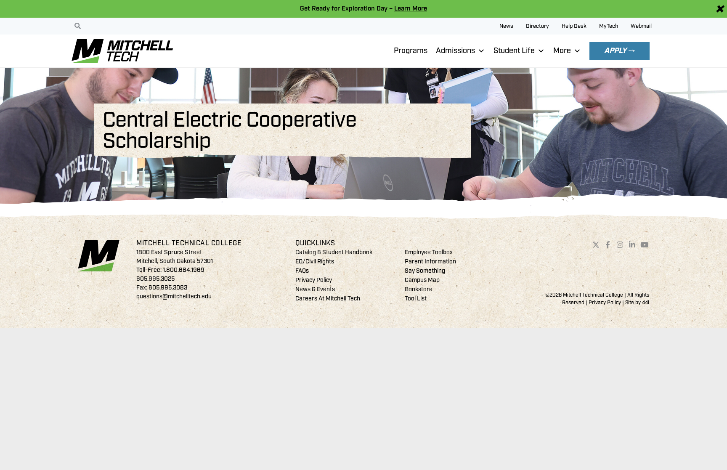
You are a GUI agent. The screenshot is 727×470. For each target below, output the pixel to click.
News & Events (315, 289)
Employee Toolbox (429, 252)
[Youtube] (644, 245)
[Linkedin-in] (632, 245)
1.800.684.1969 (183, 270)
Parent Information (430, 261)
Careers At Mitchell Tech (327, 298)
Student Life (514, 51)
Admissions (455, 51)
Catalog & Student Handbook (333, 252)
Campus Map (422, 280)
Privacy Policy (313, 280)
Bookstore (418, 289)
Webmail (641, 26)
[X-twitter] (596, 245)
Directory (537, 26)
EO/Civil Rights (314, 261)
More (562, 51)
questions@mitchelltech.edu (174, 296)
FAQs (302, 270)
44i (645, 303)
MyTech (608, 26)
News (506, 26)
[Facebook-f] (608, 245)
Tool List (416, 298)
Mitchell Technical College (188, 243)
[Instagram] (620, 245)
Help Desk (574, 26)
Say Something (425, 270)
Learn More (410, 9)
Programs (410, 51)
